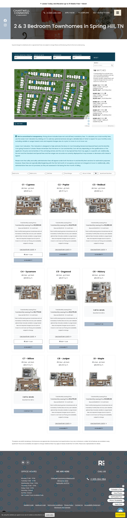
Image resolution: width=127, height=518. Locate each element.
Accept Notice (120, 515)
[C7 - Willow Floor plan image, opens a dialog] (28, 379)
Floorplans (85, 12)
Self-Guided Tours (102, 12)
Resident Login (29, 505)
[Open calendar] (96, 173)
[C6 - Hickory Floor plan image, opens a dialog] (99, 292)
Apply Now (71, 12)
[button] (63, 3)
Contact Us (79, 505)
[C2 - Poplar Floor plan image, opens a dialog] (63, 205)
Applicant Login (40, 505)
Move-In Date (87, 173)
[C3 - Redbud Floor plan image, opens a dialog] (99, 205)
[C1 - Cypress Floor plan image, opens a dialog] (28, 205)
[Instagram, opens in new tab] (5, 26)
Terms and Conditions (55, 505)
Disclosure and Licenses (62, 507)
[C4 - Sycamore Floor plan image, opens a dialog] (28, 292)
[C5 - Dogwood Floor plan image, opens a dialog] (63, 292)
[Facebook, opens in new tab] (5, 21)
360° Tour (33, 254)
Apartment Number (106, 173)
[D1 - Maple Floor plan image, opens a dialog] (99, 379)
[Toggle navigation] (117, 13)
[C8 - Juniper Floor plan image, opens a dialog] (63, 379)
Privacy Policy (68, 505)
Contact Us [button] (104, 324)
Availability (33, 260)
